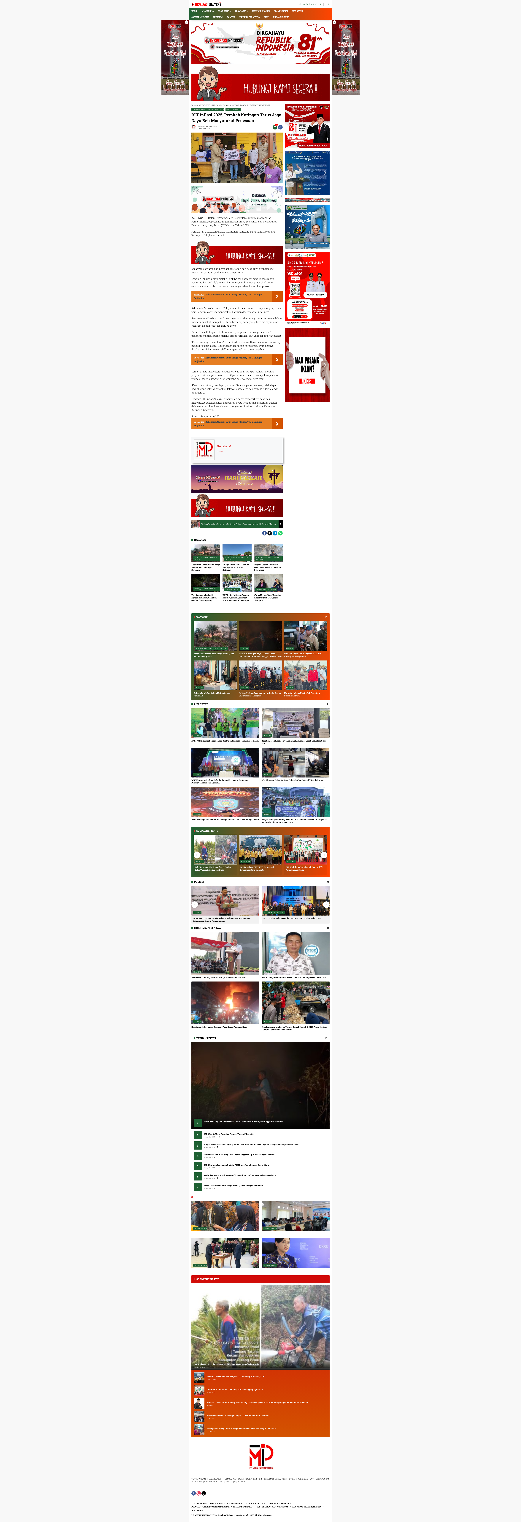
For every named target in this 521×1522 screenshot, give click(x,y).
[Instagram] (198, 1493)
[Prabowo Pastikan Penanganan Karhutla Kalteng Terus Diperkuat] (305, 636)
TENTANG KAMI (198, 1478)
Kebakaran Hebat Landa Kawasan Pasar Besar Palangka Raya (219, 1027)
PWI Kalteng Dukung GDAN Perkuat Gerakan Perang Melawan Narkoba (294, 977)
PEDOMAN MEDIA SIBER (275, 1478)
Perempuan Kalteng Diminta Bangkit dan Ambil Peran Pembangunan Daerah (241, 1428)
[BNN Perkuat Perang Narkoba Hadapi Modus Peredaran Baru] (225, 953)
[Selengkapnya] (326, 617)
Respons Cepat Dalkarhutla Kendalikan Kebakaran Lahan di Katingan (267, 567)
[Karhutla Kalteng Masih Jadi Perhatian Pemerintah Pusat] (305, 675)
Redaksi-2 (201, 126)
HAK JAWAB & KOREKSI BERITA (218, 1481)
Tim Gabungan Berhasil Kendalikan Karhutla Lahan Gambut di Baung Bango (204, 598)
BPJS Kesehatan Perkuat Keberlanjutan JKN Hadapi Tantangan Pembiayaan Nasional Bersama (220, 781)
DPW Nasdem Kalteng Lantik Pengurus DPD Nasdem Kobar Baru (292, 918)
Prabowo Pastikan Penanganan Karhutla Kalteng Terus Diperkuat (302, 655)
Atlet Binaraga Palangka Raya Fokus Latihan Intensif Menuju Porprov (293, 780)
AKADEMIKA (245, 862)
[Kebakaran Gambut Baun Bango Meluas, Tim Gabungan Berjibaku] (205, 553)
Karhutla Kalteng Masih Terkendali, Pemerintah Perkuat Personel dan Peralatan (240, 1175)
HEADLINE (244, 648)
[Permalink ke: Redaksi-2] (194, 127)
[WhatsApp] (280, 533)
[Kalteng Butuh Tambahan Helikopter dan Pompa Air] (215, 675)
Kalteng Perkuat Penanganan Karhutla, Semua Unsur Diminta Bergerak (260, 694)
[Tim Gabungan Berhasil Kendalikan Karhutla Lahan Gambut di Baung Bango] (205, 583)
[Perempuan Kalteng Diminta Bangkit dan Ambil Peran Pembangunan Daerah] (199, 1429)
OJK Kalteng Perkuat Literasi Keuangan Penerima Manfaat (288, 1233)
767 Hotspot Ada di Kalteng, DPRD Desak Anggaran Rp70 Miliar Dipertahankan (239, 1154)
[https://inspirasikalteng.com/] (206, 4)
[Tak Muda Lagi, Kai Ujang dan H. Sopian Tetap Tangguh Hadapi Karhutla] (215, 849)
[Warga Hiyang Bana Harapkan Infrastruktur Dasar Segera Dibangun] (268, 583)
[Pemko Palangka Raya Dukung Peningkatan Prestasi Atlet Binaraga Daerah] (225, 802)
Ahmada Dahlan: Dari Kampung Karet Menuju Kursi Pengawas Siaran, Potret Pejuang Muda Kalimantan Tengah (257, 1402)
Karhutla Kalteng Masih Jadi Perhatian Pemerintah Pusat (302, 694)
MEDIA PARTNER (254, 1478)
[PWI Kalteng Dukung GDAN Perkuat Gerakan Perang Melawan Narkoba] (296, 953)
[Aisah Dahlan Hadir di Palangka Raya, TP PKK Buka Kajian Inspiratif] (199, 1416)
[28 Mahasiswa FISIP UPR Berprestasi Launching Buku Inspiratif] (260, 849)
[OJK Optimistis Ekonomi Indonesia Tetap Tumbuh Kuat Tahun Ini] (296, 1253)
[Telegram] (275, 533)
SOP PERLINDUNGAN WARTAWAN (272, 1506)
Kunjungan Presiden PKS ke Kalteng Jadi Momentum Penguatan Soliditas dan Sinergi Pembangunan (222, 919)
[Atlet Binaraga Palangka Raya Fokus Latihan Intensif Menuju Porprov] (296, 762)
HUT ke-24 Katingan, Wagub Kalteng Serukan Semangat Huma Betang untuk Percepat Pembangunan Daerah (236, 598)
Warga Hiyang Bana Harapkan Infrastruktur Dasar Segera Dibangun (268, 598)
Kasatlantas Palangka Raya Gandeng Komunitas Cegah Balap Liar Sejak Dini (294, 742)
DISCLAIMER (239, 1481)
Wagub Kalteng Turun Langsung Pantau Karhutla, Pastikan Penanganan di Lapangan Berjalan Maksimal (251, 1144)
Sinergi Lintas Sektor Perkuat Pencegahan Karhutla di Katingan (236, 567)
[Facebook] (264, 533)
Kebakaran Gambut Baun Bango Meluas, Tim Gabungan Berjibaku (205, 567)
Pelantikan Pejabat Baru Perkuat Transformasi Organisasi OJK (219, 1270)
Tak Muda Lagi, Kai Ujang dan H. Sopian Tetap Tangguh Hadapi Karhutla (213, 868)
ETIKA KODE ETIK (254, 1503)
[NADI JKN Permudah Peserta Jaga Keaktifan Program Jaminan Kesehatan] (225, 723)
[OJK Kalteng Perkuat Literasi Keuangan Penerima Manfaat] (296, 1216)
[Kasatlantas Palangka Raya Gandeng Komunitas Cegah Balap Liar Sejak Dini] (296, 723)
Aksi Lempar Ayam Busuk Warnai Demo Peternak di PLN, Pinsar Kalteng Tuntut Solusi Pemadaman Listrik (294, 1028)
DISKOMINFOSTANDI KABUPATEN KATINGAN (208, 109)
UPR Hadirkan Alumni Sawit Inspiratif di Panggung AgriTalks (304, 868)
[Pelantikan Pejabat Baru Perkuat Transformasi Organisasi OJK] (225, 1253)
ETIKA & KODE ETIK (298, 1478)
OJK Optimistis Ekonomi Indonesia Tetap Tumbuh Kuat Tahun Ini (291, 1270)
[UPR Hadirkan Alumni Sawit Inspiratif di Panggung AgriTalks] (305, 849)
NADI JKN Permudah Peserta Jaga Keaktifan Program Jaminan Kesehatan (225, 740)
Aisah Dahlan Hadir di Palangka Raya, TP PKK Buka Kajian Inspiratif (238, 1415)
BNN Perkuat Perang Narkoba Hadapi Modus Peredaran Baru (218, 977)
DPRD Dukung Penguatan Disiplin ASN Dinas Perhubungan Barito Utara (236, 1165)
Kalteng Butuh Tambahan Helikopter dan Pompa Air (212, 694)
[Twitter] (269, 533)
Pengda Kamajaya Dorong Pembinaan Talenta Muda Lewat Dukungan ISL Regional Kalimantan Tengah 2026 (295, 821)
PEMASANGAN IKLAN (234, 1478)
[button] (328, 4)
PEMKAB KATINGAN (233, 109)
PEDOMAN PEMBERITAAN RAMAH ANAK (210, 1506)
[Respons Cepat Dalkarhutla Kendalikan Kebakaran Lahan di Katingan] (268, 553)
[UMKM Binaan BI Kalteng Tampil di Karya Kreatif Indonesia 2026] (225, 1216)
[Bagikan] (280, 127)
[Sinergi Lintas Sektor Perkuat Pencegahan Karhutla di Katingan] (237, 553)
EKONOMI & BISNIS (200, 1228)
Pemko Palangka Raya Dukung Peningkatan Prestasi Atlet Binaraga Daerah (225, 819)
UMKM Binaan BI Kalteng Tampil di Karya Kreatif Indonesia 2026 (221, 1233)
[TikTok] (203, 1493)
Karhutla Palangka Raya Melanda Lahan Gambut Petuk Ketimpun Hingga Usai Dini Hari (260, 655)
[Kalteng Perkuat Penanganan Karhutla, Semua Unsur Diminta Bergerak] (260, 675)
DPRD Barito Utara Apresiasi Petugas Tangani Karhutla (229, 1134)
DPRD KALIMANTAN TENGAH (266, 590)
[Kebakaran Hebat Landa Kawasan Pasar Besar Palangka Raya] (225, 1003)
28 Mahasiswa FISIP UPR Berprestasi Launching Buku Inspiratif (257, 868)
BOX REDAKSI (215, 1478)
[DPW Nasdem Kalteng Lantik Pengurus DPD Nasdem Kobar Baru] (296, 901)
